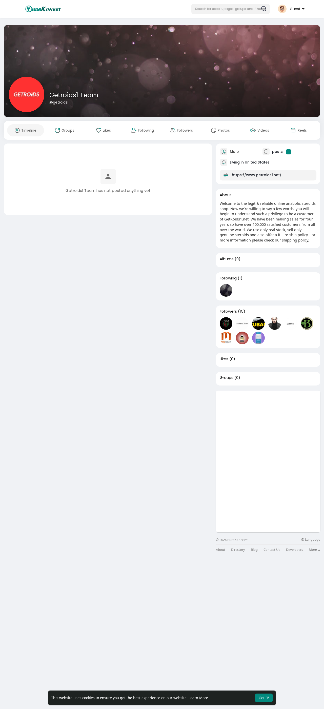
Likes (224, 359)
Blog (254, 549)
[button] (230, 9)
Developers (294, 549)
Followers (228, 311)
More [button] (313, 549)
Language (312, 539)
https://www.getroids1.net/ (256, 174)
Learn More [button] (198, 697)
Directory (238, 549)
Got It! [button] (264, 697)
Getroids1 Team (73, 95)
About (220, 549)
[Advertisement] (268, 426)
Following (228, 278)
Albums (227, 259)
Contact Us (272, 549)
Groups (226, 378)
